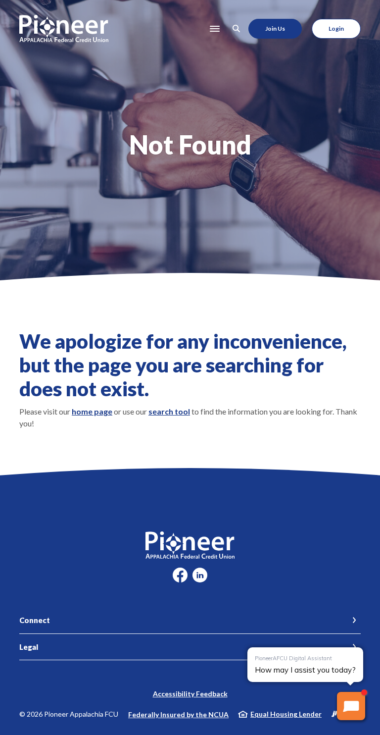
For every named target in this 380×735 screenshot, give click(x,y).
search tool (169, 411)
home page (92, 411)
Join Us (275, 28)
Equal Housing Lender (286, 714)
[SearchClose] (236, 28)
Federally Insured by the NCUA (178, 714)
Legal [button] (28, 646)
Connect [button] (34, 620)
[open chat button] (351, 706)
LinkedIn (199, 578)
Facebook (180, 578)
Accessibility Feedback (190, 693)
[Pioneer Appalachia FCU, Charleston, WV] (63, 28)
